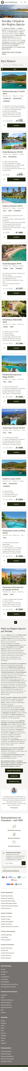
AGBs (2, 997)
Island (2, 1040)
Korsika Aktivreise (6, 908)
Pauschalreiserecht (6, 1002)
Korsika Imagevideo (6, 935)
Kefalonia (3, 1023)
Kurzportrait (4, 972)
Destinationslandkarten (7, 1056)
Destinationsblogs (6, 1054)
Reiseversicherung (6, 1005)
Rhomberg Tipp (7, 98)
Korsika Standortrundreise (8, 901)
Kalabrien (3, 1035)
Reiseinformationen (6, 1007)
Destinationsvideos (6, 1051)
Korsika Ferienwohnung (7, 953)
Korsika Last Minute (6, 924)
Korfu (2, 1030)
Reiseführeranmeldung (7, 1059)
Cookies (3, 1012)
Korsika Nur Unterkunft (7, 898)
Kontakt (3, 969)
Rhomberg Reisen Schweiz (8, 987)
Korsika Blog (4, 937)
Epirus (2, 1028)
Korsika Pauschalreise (7, 896)
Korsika (3, 1020)
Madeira (3, 1038)
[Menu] (25, 2)
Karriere (3, 974)
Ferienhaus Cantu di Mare (13, 530)
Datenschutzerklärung (7, 1000)
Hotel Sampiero (9, 263)
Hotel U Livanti (9, 479)
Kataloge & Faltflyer (6, 1061)
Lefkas (3, 1025)
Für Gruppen (4, 979)
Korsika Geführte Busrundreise (9, 906)
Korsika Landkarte (6, 940)
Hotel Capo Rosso (10, 428)
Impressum (4, 995)
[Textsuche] (21, 2)
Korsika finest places (6, 948)
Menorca (3, 1033)
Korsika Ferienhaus (6, 955)
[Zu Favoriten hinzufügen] (4, 125)
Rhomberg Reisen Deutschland (9, 984)
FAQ (2, 1010)
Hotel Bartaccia (9, 152)
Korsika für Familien (6, 916)
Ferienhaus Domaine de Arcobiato (12, 588)
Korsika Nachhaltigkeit (7, 921)
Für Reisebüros (5, 977)
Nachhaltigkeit (17, 98)
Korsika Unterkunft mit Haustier (9, 926)
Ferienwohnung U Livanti (13, 91)
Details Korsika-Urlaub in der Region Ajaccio (12, 53)
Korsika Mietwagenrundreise (9, 903)
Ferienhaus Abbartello (12, 319)
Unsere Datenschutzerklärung (10, 870)
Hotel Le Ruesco (9, 206)
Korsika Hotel (4, 950)
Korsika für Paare (5, 919)
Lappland (3, 1043)
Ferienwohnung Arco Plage (11, 375)
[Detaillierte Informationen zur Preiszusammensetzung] (11, 121)
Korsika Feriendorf (6, 958)
